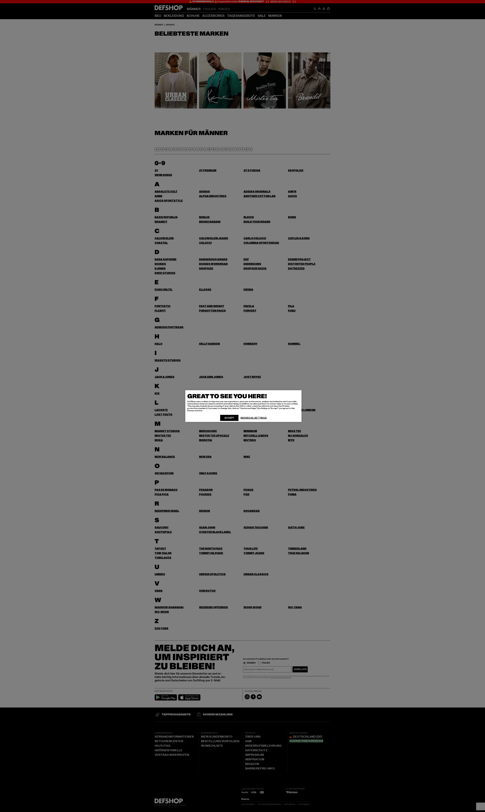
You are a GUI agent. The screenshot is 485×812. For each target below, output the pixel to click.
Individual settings (253, 417)
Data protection (194, 410)
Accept (229, 418)
